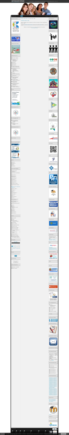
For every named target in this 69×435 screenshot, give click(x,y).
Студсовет (13, 174)
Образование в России (15, 184)
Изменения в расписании (16, 172)
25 (13, 248)
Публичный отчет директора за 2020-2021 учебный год (53, 383)
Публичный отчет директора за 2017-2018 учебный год (53, 394)
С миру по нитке (14, 183)
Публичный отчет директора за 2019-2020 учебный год (53, 385)
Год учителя (14, 196)
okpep (40, 24)
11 (13, 246)
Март (26, 18)
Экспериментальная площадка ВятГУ (15, 199)
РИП (13, 205)
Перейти (50, 414)
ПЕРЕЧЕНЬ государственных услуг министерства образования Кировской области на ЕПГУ (53, 248)
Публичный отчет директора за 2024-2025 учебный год (53, 378)
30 (19, 248)
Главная (22, 18)
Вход (36, 27)
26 (14, 248)
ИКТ (13, 191)
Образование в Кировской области (28, 24)
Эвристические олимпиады (14, 171)
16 (19, 246)
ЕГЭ (13, 195)
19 (14, 247)
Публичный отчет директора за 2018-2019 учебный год (53, 386)
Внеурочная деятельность (14, 176)
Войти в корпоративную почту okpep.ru (52, 401)
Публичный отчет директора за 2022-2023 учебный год (53, 380)
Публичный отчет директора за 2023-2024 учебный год (53, 379)
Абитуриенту (14, 192)
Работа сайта (14, 188)
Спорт (13, 197)
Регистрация (33, 27)
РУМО (13, 209)
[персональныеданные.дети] (54, 429)
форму (53, 360)
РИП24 (13, 210)
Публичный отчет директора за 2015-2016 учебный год (53, 392)
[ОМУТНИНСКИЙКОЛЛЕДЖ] (18, 1)
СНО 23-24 (13, 211)
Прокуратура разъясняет (16, 203)
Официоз (13, 179)
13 (15, 246)
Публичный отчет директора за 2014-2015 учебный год (53, 390)
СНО (13, 206)
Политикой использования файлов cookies (50, 433)
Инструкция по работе (52, 239)
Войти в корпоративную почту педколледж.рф (52, 399)
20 (15, 247)
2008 (24, 18)
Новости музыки (14, 268)
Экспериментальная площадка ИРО (15, 201)
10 (28, 18)
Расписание (14, 180)
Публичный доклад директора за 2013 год (52, 387)
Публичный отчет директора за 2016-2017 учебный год (53, 393)
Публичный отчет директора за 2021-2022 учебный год (53, 382)
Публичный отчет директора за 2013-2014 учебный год (53, 389)
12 (14, 246)
